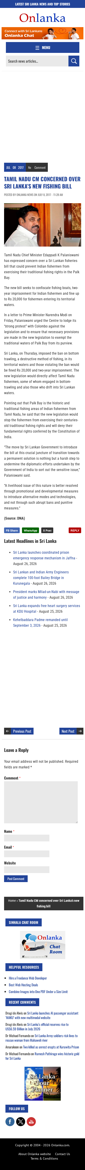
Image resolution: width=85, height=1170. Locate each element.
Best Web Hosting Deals (23, 984)
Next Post (68, 731)
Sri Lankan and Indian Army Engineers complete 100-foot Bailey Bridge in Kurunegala (41, 578)
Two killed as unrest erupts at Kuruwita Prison (51, 1046)
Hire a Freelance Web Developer (28, 977)
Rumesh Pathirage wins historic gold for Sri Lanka (42, 1056)
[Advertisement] (42, 115)
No (29, 167)
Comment (40, 167)
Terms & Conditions (44, 1158)
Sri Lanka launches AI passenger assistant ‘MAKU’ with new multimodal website (41, 1015)
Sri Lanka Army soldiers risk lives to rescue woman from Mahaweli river (41, 1038)
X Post (47, 530)
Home (12, 900)
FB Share (12, 530)
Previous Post (22, 731)
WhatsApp (30, 530)
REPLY (74, 530)
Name (9, 831)
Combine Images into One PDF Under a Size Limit (38, 991)
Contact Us (62, 1154)
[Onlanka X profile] (20, 1119)
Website (10, 863)
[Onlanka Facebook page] (10, 1119)
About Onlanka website (34, 1154)
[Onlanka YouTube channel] (31, 1119)
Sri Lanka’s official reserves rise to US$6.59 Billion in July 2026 (36, 1026)
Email (9, 847)
